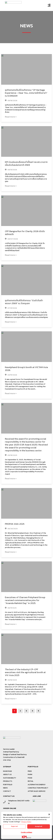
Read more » (11, 116)
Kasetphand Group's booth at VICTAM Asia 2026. (26, 369)
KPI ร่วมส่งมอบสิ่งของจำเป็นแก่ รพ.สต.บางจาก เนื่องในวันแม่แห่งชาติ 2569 (26, 163)
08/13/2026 (12, 169)
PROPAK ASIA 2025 (14, 524)
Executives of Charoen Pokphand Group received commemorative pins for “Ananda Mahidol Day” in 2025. (25, 600)
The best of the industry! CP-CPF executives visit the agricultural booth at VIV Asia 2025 (25, 672)
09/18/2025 (12, 455)
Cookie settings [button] (26, 832)
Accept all (38, 826)
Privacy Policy (26, 822)
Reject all (14, 826)
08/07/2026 (12, 239)
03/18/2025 (12, 680)
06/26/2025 (12, 528)
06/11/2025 (12, 608)
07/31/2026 (12, 308)
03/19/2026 (12, 375)
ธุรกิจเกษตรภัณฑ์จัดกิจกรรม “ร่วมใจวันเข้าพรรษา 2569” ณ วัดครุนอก (24, 302)
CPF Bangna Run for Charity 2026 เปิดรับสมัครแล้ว (25, 233)
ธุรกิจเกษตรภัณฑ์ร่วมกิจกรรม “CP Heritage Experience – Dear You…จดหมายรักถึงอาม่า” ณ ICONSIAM (26, 92)
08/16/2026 (12, 100)
